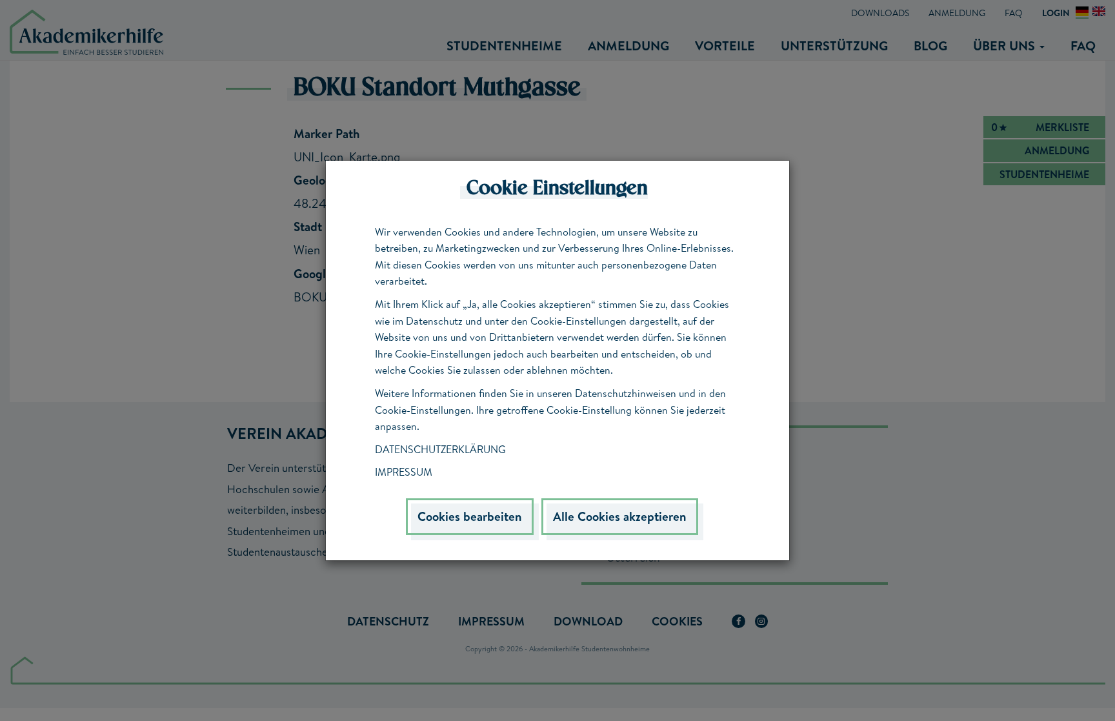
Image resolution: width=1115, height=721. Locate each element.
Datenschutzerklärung (440, 449)
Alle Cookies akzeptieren (620, 516)
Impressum (403, 472)
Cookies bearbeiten (469, 516)
